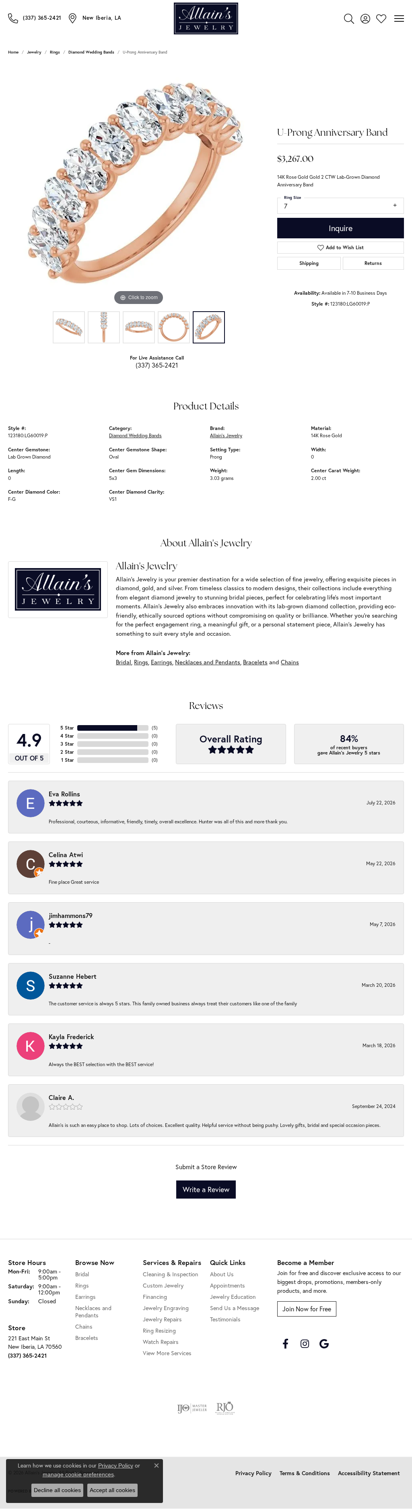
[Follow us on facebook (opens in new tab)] (285, 1344)
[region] (139, 186)
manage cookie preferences (78, 1474)
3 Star (67, 744)
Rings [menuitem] (82, 1285)
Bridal (123, 662)
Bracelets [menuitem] (86, 1338)
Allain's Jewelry (226, 435)
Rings (55, 52)
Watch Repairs (161, 1342)
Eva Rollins (64, 794)
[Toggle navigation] (399, 18)
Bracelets (255, 662)
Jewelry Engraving (166, 1308)
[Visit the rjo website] (225, 1408)
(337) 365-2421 (157, 365)
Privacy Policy (253, 1473)
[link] (35, 18)
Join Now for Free (306, 1308)
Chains (290, 662)
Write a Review (206, 1189)
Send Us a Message (234, 1308)
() (155, 728)
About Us (222, 1274)
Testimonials (225, 1319)
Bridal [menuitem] (82, 1274)
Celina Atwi (66, 854)
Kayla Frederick (71, 1036)
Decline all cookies (57, 1490)
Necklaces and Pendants (207, 662)
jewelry (34, 52)
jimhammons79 (71, 915)
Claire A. (61, 1097)
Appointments (227, 1285)
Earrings (161, 662)
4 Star (67, 736)
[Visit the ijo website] (192, 1408)
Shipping (309, 263)
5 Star (67, 728)
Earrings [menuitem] (85, 1296)
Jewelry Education (233, 1296)
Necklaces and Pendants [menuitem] (93, 1311)
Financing (155, 1296)
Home (13, 52)
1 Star (67, 760)
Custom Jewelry (163, 1285)
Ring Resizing (159, 1330)
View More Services (167, 1353)
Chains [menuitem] (84, 1326)
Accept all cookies (112, 1490)
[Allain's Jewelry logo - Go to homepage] (206, 18)
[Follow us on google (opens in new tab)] (324, 1344)
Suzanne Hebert (73, 976)
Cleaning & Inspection (170, 1274)
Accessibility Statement (369, 1473)
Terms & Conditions (305, 1473)
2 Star (67, 752)
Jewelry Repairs (162, 1319)
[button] (349, 18)
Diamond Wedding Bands (91, 52)
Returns (373, 263)
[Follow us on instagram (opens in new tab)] (305, 1344)
